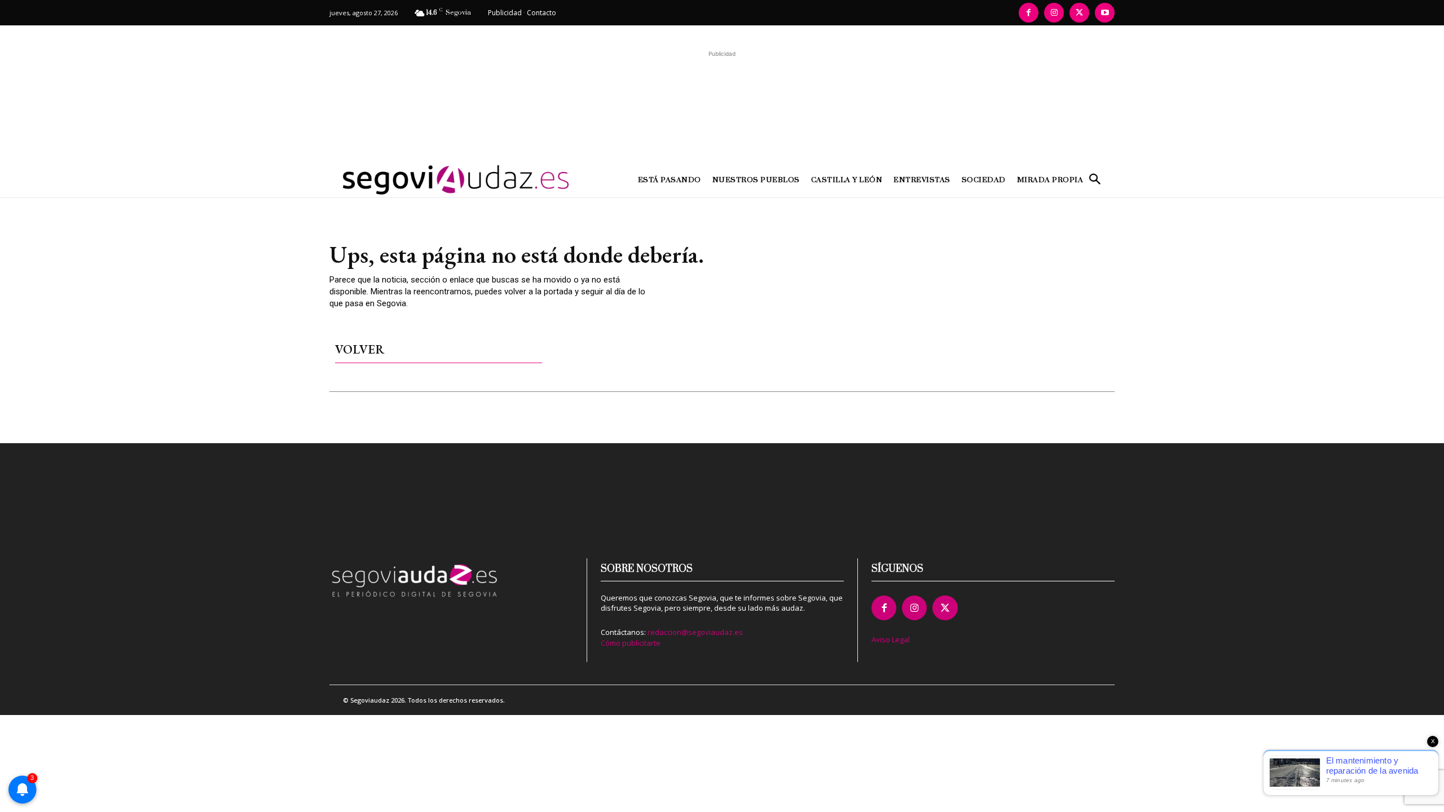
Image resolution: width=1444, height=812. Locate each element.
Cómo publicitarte (631, 643)
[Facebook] (1028, 13)
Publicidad (505, 12)
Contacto (541, 12)
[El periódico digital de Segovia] (427, 180)
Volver (359, 349)
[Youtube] (1105, 13)
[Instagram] (1054, 13)
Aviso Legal (890, 639)
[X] (1079, 13)
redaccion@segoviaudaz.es (695, 632)
